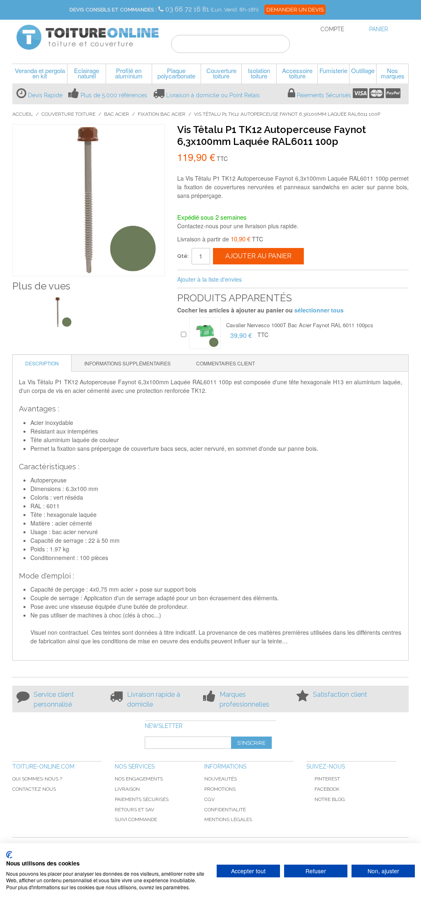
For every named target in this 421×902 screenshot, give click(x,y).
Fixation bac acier (161, 114)
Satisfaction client (340, 694)
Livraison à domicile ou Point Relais (213, 95)
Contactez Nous (34, 789)
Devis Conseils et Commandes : (113, 10)
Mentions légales (228, 819)
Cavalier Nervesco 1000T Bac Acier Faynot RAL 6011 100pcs (299, 325)
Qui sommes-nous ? (37, 779)
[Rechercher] (278, 45)
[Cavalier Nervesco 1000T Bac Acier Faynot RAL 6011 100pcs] (205, 333)
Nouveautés (220, 779)
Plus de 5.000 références (114, 95)
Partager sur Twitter (275, 279)
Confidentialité (225, 809)
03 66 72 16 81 (188, 9)
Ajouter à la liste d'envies (209, 279)
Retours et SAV (134, 809)
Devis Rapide (45, 95)
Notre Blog (330, 799)
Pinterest (327, 779)
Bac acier (116, 114)
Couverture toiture (68, 114)
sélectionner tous (319, 310)
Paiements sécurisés (142, 799)
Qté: (183, 256)
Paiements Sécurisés (324, 95)
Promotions (220, 789)
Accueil (22, 114)
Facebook (327, 789)
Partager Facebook (259, 279)
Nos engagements (139, 779)
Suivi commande (136, 819)
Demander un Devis (295, 10)
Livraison (127, 789)
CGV (209, 799)
